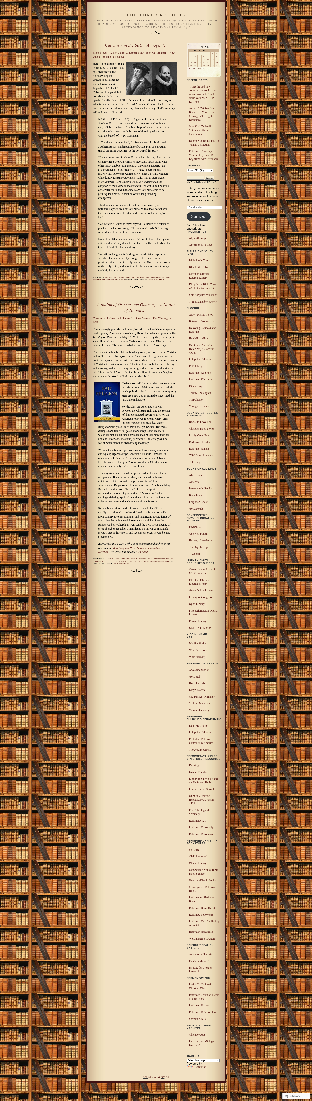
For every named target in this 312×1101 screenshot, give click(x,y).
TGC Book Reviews (201, 455)
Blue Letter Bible (199, 267)
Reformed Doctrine (200, 372)
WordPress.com (198, 650)
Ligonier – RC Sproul (201, 789)
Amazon (194, 482)
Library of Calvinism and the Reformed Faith (203, 780)
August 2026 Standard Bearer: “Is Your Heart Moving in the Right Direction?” (202, 114)
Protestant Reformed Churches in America (201, 741)
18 (195, 62)
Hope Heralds (197, 683)
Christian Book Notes (201, 428)
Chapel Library (197, 863)
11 (195, 59)
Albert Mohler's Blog (201, 314)
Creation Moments (199, 961)
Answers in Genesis (200, 954)
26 (199, 66)
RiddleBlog (195, 386)
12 (199, 59)
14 (208, 59)
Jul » (201, 68)
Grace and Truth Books (202, 880)
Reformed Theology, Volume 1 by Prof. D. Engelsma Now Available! (204, 155)
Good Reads (196, 508)
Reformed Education (201, 379)
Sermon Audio (197, 1019)
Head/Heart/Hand (199, 338)
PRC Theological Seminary (199, 812)
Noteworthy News (147, 277)
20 (204, 62)
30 (217, 66)
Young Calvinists (199, 406)
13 (204, 59)
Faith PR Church (198, 725)
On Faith (142, 551)
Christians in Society (149, 559)
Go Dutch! (195, 676)
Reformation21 (197, 820)
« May (192, 68)
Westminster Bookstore (202, 938)
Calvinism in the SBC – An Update (135, 45)
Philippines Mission (200, 359)
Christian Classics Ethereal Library (199, 275)
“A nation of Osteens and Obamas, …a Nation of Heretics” (135, 307)
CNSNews (195, 527)
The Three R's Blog (155, 15)
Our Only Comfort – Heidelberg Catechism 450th (201, 348)
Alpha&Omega (198, 238)
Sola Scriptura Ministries (203, 295)
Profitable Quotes (137, 561)
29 (212, 66)
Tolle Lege (195, 462)
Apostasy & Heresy (114, 559)
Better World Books (200, 488)
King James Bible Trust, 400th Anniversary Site (202, 286)
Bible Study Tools (199, 260)
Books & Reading (131, 559)
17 (191, 62)
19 (199, 62)
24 (191, 66)
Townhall (194, 553)
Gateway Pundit (198, 533)
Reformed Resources (201, 834)
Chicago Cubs (197, 1034)
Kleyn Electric (197, 690)
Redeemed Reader (199, 442)
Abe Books (195, 475)
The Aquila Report (200, 547)
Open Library (197, 604)
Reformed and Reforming (158, 561)
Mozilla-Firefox (198, 643)
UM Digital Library (200, 627)
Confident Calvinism (115, 277)
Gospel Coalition (198, 772)
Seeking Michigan (199, 703)
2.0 (147, 1077)
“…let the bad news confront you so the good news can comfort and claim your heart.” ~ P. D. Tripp (203, 93)
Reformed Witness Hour (203, 1012)
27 (204, 66)
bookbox (194, 849)
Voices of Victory (199, 710)
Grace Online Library (201, 590)
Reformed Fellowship (201, 827)
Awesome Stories (199, 670)
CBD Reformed (198, 856)
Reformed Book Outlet (202, 908)
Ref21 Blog (195, 366)
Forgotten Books (198, 502)
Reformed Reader (199, 448)
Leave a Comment (156, 280)
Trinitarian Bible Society (203, 301)
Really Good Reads (200, 435)
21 (208, 62)
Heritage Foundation (201, 540)
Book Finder (196, 495)
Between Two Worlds (201, 321)
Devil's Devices (108, 561)
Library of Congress (200, 597)
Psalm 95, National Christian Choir (200, 986)
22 (212, 62)
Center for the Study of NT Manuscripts (202, 571)
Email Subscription (202, 182)
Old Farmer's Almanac (202, 696)
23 (217, 62)
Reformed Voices (199, 1005)
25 (195, 66)
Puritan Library (197, 621)
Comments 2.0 (160, 1077)
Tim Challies (196, 399)
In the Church (131, 277)
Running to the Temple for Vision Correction (204, 142)
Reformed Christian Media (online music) (204, 996)
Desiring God (197, 765)
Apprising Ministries (200, 244)
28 (208, 66)
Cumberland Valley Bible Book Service (203, 871)
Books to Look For (200, 422)
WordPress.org (197, 657)
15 (212, 59)
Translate (200, 1066)
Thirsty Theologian (200, 393)
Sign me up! (198, 216)
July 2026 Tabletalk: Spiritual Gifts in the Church (200, 130)
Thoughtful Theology (114, 280)
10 (191, 59)
